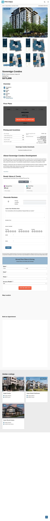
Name (6, 235)
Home (3, 5)
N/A (23, 139)
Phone (5, 276)
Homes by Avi (9, 98)
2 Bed (33, 109)
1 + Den (25, 109)
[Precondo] (7, 2)
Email (6, 241)
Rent (26, 181)
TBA (23, 137)
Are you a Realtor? (8, 281)
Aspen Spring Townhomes (33, 393)
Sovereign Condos (15, 5)
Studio (8, 109)
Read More (6, 171)
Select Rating (8, 226)
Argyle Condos (7, 393)
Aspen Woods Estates (8, 420)
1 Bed (16, 109)
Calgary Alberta (8, 5)
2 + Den (41, 109)
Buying (21, 181)
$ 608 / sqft (43, 133)
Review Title (8, 220)
